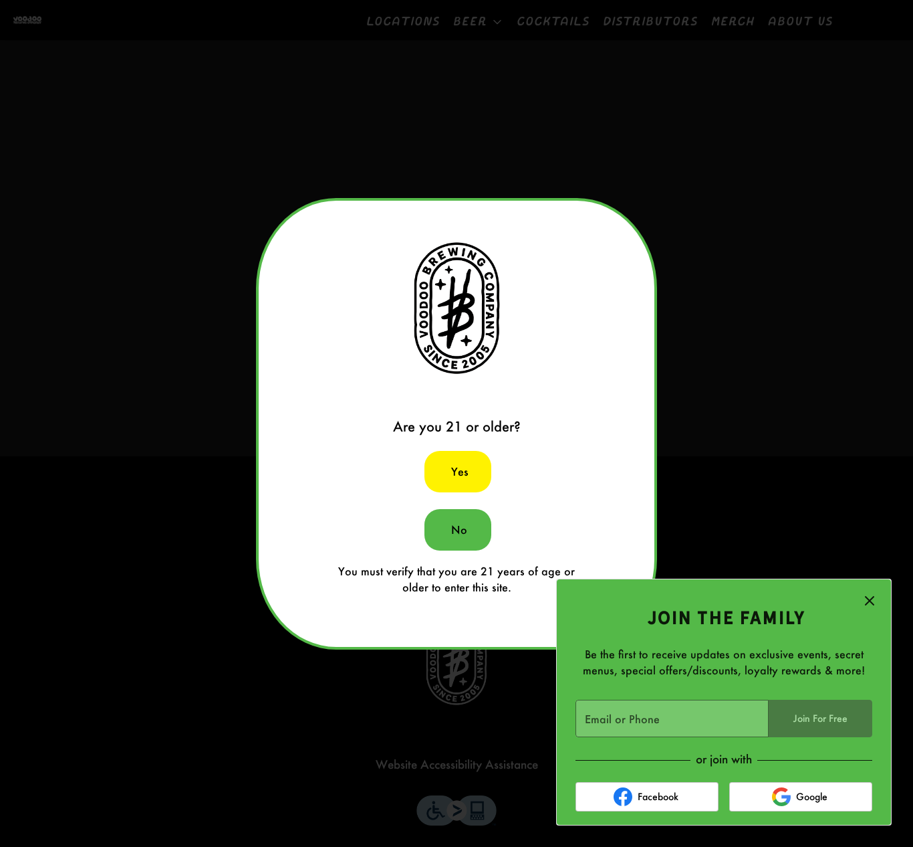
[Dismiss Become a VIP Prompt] (870, 601)
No (459, 530)
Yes (460, 471)
